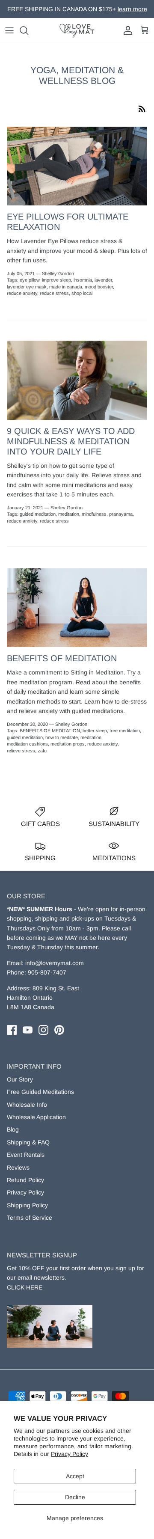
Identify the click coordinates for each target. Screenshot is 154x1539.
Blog (13, 1129)
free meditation (125, 730)
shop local (81, 293)
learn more (120, 12)
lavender (103, 279)
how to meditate (61, 737)
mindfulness (94, 514)
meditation (68, 514)
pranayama (121, 514)
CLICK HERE (24, 1287)
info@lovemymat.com (54, 963)
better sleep (95, 730)
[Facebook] (12, 1030)
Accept (75, 1476)
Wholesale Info (27, 1104)
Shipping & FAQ (28, 1142)
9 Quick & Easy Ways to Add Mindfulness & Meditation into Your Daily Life (71, 441)
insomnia (83, 279)
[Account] (125, 30)
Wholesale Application (36, 1117)
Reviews (18, 1167)
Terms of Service (29, 1217)
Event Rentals (25, 1154)
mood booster (99, 286)
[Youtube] (28, 1030)
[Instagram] (43, 1030)
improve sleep (56, 279)
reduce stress (54, 293)
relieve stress (21, 750)
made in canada (65, 286)
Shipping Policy (27, 1205)
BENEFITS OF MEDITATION (50, 730)
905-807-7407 (47, 972)
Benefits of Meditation (62, 658)
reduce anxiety (22, 293)
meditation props (67, 743)
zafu (42, 750)
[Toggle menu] (9, 30)
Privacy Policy (69, 1453)
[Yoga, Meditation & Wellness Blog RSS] (142, 108)
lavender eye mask (27, 286)
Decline (75, 1497)
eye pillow (29, 279)
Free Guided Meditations (40, 1091)
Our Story (20, 1079)
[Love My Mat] (77, 30)
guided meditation (38, 514)
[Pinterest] (59, 1030)
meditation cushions (27, 743)
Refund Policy (25, 1180)
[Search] (28, 30)
